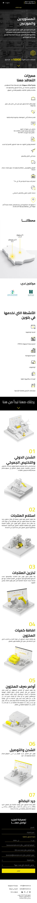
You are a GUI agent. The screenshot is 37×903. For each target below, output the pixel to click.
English (7, 3)
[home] (29, 2)
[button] (3, 3)
